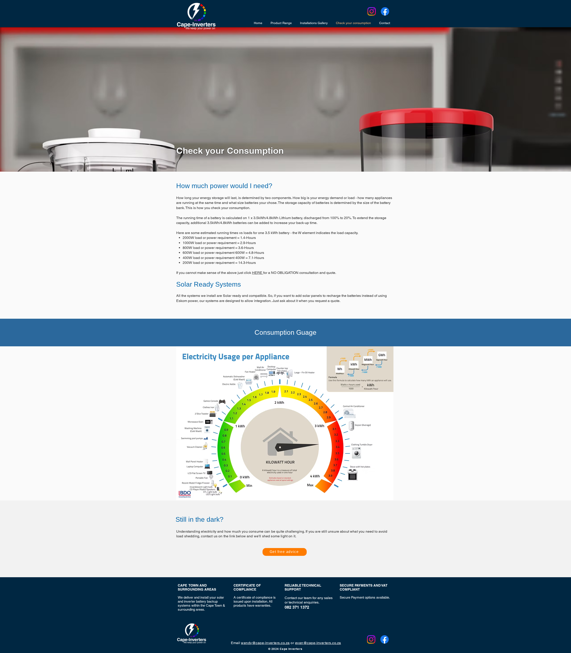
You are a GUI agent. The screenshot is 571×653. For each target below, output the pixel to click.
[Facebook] (385, 11)
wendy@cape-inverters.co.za (265, 643)
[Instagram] (371, 11)
